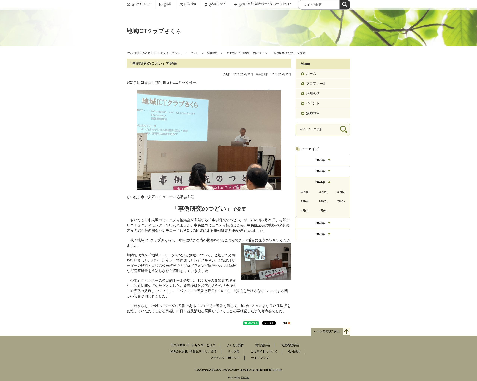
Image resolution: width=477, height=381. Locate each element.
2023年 (320, 223)
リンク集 (233, 351)
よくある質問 (235, 345)
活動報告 (212, 52)
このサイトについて (141, 4)
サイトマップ (260, 357)
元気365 (245, 377)
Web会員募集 (179, 351)
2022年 (320, 234)
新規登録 (167, 4)
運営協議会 (262, 345)
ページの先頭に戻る (326, 331)
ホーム (311, 73)
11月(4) (322, 191)
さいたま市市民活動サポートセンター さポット (154, 52)
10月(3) (341, 191)
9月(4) (305, 201)
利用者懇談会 (290, 345)
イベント (313, 103)
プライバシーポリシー (225, 357)
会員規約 (294, 351)
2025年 (320, 171)
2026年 (320, 160)
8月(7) (323, 201)
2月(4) (323, 210)
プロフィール (316, 83)
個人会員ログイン (217, 4)
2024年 (320, 182)
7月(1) (341, 201)
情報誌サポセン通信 (203, 351)
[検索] (344, 5)
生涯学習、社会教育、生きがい (244, 52)
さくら (195, 52)
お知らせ (313, 93)
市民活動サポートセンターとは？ (193, 345)
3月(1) (305, 210)
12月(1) (304, 191)
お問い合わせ (190, 4)
